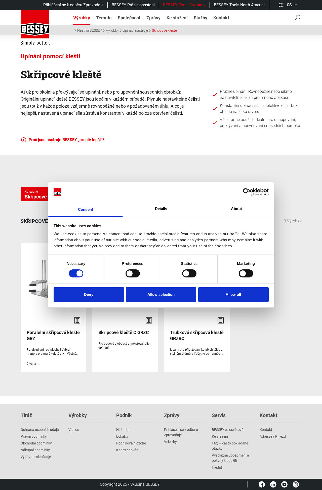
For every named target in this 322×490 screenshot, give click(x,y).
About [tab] (236, 209)
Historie (122, 430)
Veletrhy (170, 442)
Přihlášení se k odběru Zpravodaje (73, 5)
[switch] (133, 273)
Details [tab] (161, 209)
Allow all (233, 294)
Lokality (122, 436)
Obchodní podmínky (36, 443)
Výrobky (112, 30)
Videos (73, 430)
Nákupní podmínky (35, 450)
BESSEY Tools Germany (184, 5)
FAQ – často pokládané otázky (230, 446)
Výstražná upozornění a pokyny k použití (230, 458)
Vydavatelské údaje (36, 457)
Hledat (217, 467)
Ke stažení (220, 436)
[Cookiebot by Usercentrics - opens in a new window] (247, 192)
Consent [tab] (85, 209)
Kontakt (266, 430)
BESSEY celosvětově (227, 430)
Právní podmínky (34, 436)
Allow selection (161, 294)
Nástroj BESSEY (89, 30)
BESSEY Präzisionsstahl (133, 5)
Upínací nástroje (135, 30)
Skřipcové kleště (164, 30)
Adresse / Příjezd (273, 436)
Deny (88, 294)
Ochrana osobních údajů (40, 430)
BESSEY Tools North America (240, 5)
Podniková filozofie (131, 443)
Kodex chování (127, 450)
